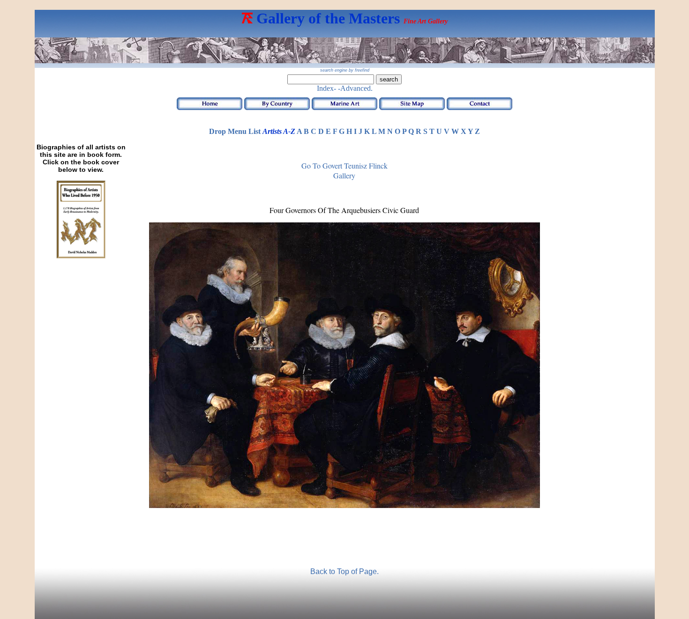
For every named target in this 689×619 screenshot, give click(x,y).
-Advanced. (355, 88)
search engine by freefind (344, 70)
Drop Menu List (235, 131)
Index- (326, 88)
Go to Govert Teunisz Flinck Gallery (344, 170)
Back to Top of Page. (344, 571)
